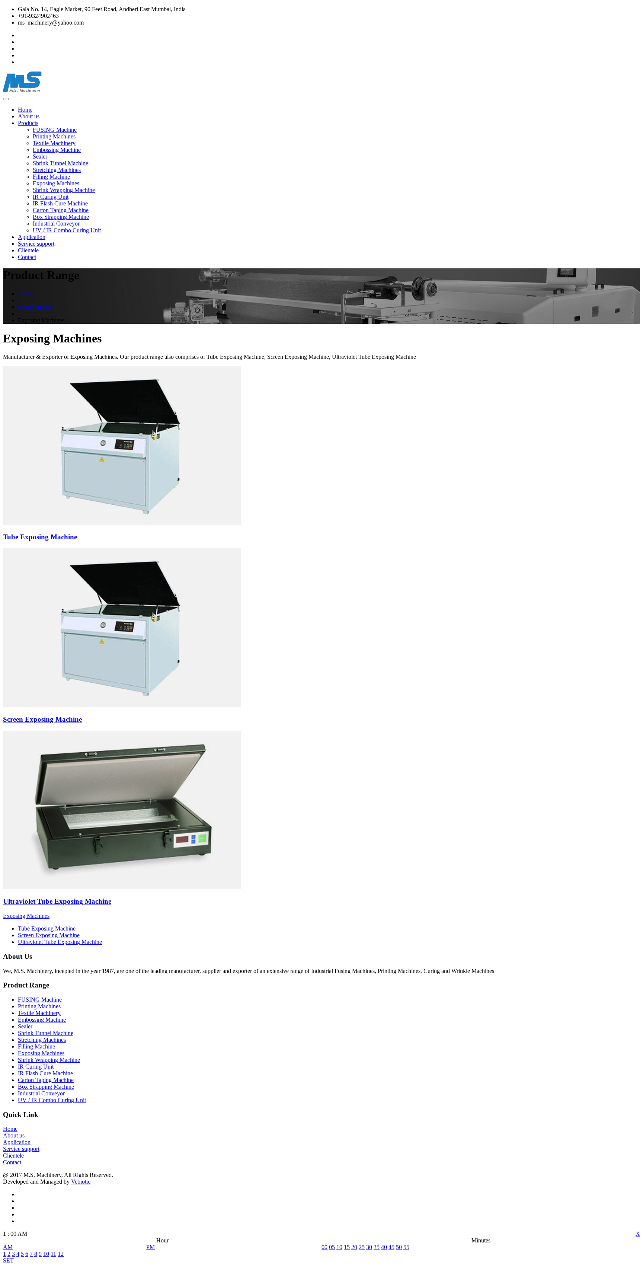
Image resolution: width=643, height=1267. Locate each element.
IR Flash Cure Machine (60, 203)
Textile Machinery (54, 143)
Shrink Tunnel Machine (60, 163)
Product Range (35, 307)
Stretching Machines (57, 170)
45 (391, 1247)
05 (332, 1247)
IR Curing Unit (50, 197)
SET (8, 1260)
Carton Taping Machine (61, 210)
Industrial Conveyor (56, 223)
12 (61, 1254)
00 (324, 1247)
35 (377, 1247)
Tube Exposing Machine (47, 928)
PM (150, 1247)
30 (369, 1247)
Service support (36, 243)
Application (31, 237)
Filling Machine (51, 176)
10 (46, 1254)
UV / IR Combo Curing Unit (67, 230)
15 (347, 1247)
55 (406, 1247)
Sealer (40, 156)
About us (28, 116)
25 (362, 1247)
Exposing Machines (56, 183)
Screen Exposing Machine (49, 935)
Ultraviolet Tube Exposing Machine (60, 942)
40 (384, 1247)
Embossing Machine (57, 150)
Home (25, 109)
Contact (27, 257)
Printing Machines (54, 136)
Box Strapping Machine (61, 217)
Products (28, 123)
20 (354, 1247)
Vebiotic (80, 1181)
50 (399, 1247)
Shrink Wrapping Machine (64, 190)
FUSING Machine (55, 130)
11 (53, 1254)
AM (8, 1247)
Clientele (28, 250)
